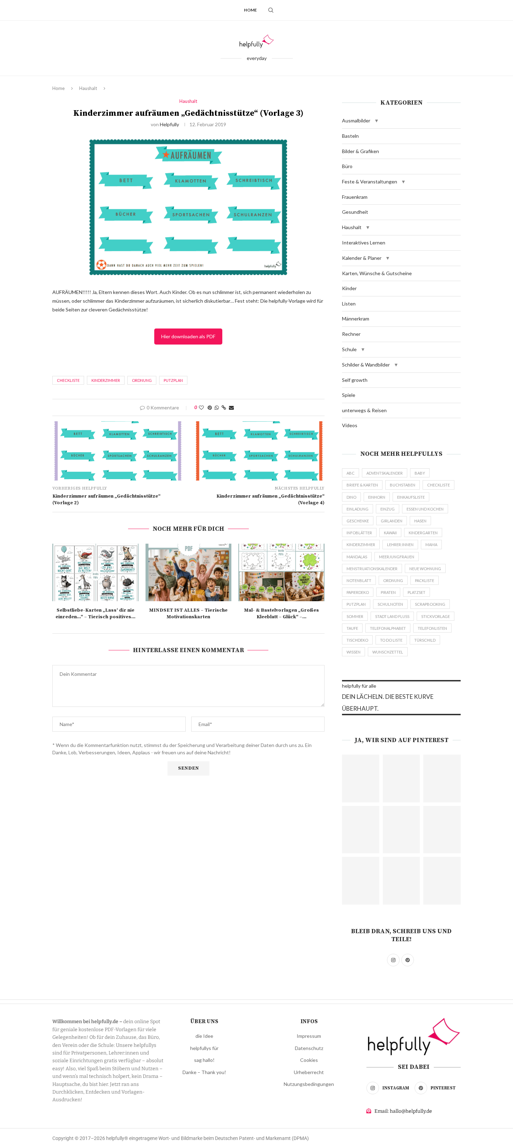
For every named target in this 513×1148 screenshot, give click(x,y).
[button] (376, 120)
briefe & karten (362, 485)
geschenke (358, 521)
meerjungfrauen (396, 556)
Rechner (351, 334)
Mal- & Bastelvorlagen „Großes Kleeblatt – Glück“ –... (281, 613)
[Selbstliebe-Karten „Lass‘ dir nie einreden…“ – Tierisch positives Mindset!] (95, 572)
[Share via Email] (231, 407)
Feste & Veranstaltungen (369, 181)
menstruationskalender (372, 568)
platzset (416, 592)
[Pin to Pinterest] (210, 407)
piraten (388, 592)
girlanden (391, 521)
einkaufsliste (411, 497)
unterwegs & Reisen (364, 410)
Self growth (354, 380)
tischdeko (357, 640)
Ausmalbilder (356, 120)
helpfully (169, 124)
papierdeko (358, 592)
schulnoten (390, 604)
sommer (355, 616)
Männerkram (355, 319)
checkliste (68, 380)
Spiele (348, 395)
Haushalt (88, 88)
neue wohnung (425, 568)
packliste (424, 580)
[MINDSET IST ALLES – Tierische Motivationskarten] (189, 572)
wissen (353, 652)
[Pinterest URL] (360, 778)
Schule (349, 349)
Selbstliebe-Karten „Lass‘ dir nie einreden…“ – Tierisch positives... (95, 613)
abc (351, 473)
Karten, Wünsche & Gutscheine (377, 273)
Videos (349, 425)
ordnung (142, 380)
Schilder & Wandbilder (366, 365)
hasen (420, 521)
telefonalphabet (388, 628)
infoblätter (359, 532)
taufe (352, 628)
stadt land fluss (392, 616)
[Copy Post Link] (224, 407)
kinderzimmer (105, 380)
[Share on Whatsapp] (217, 407)
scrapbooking (430, 604)
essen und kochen (425, 509)
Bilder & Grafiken (360, 151)
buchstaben (402, 485)
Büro (347, 166)
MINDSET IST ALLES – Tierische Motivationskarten (188, 613)
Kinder (349, 288)
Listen (349, 304)
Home (250, 10)
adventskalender (384, 473)
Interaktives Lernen (363, 243)
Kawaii (390, 532)
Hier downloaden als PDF (188, 336)
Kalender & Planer (361, 258)
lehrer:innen (400, 544)
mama (431, 544)
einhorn (376, 497)
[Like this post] (201, 407)
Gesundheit (355, 212)
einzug (387, 509)
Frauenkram (354, 197)
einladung (358, 509)
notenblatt (359, 580)
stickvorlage (435, 616)
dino (351, 497)
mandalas (357, 556)
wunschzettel (387, 652)
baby (420, 473)
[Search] (270, 10)
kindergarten (423, 532)
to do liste (391, 640)
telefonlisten (432, 628)
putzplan (173, 380)
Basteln (350, 136)
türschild (425, 640)
